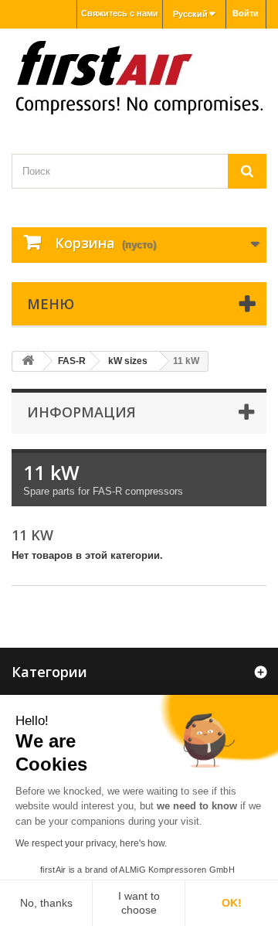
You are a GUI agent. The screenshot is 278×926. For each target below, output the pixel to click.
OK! (232, 903)
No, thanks (46, 903)
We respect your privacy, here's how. (91, 843)
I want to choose (139, 903)
